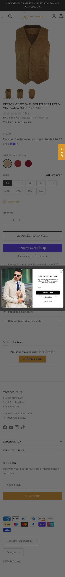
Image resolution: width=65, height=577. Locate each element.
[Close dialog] (61, 271)
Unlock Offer (48, 293)
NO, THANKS (48, 302)
